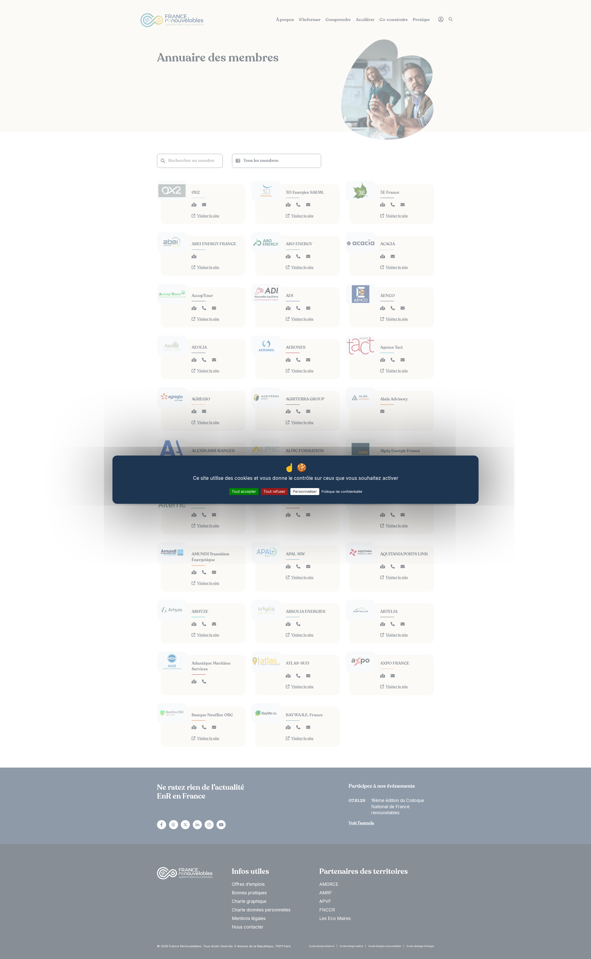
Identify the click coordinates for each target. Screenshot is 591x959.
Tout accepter (244, 491)
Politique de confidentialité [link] (342, 491)
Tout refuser (274, 491)
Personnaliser (305, 491)
